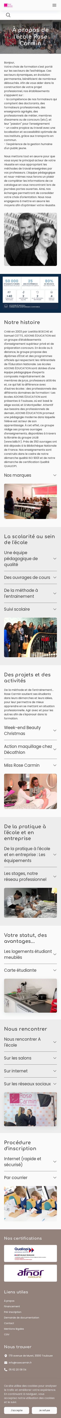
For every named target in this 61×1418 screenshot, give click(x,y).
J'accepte (17, 1410)
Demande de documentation (21, 1317)
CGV (6, 1334)
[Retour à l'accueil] (8, 5)
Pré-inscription (12, 1312)
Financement (12, 1306)
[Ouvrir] (54, 5)
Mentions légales (14, 1329)
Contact (9, 1323)
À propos (9, 1301)
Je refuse (44, 1410)
